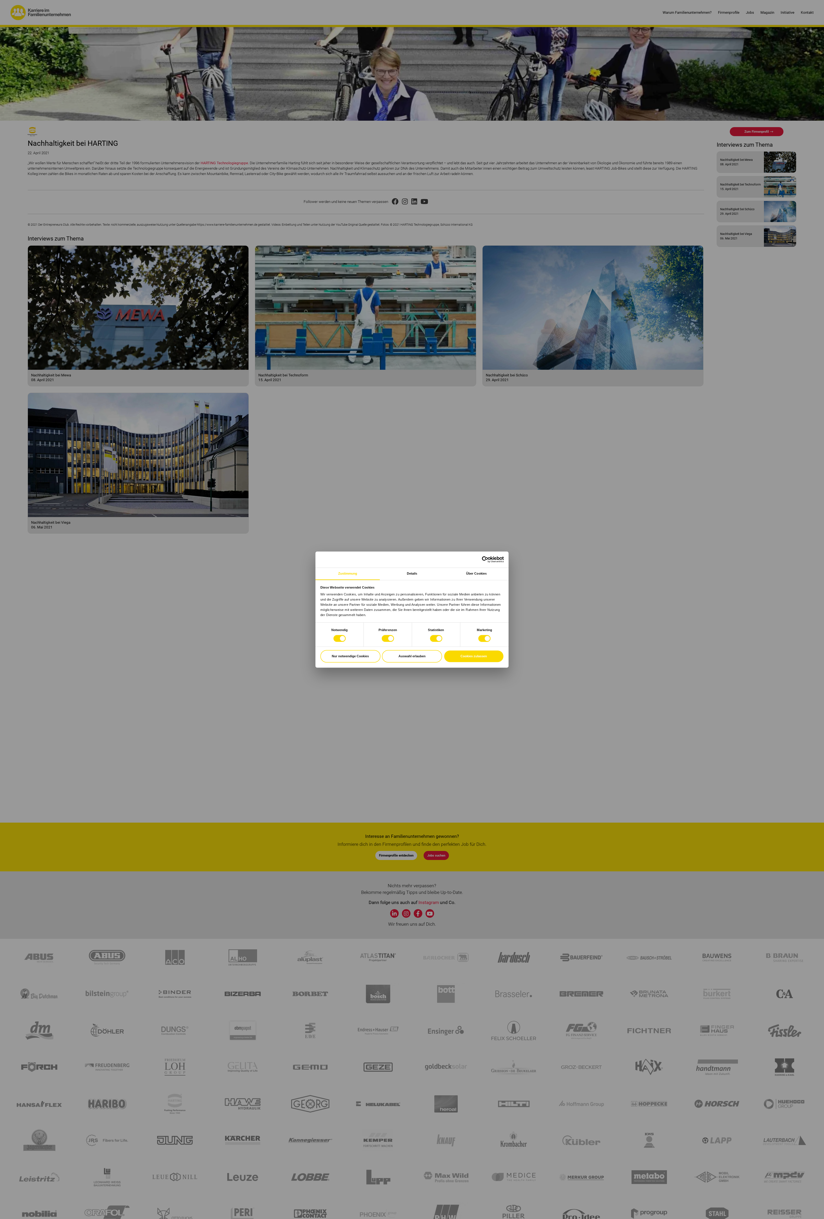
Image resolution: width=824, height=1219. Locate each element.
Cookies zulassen (473, 656)
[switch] (388, 638)
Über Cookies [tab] (476, 573)
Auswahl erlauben (412, 656)
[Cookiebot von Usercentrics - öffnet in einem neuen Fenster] (485, 559)
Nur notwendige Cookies (350, 656)
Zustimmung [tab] (347, 573)
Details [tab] (412, 573)
